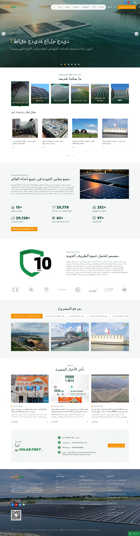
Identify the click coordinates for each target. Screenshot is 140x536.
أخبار (94, 7)
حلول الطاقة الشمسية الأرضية (116, 480)
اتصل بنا (101, 7)
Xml (85, 530)
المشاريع (75, 7)
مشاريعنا (28, 57)
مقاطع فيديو (85, 7)
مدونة (57, 483)
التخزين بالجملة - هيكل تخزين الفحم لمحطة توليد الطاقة (83, 142)
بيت (54, 7)
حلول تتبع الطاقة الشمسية (115, 483)
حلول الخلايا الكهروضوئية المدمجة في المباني (117, 498)
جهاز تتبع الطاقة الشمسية (87, 494)
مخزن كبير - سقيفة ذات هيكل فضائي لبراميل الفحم (113, 142)
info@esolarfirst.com (79, 442)
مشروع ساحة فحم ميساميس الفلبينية (25, 347)
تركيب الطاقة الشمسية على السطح (90, 483)
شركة (59, 7)
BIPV (80, 497)
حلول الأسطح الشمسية (114, 490)
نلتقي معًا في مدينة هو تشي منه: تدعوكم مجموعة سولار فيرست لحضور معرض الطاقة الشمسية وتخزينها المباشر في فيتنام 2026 (69, 410)
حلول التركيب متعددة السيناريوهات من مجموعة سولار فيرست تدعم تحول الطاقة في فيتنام (29, 410)
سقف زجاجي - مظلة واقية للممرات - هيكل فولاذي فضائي (24, 142)
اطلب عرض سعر (115, 446)
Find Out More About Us (23, 229)
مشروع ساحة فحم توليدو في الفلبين (104, 347)
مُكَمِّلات (81, 507)
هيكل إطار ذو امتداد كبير (86, 480)
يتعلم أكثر (16, 57)
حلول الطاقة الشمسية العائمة (116, 494)
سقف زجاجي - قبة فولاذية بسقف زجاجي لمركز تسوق (52, 142)
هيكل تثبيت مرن (84, 501)
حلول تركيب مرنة (112, 487)
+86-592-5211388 (68, 438)
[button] (61, 64)
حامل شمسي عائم (85, 487)
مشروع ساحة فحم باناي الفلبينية (63, 347)
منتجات (67, 7)
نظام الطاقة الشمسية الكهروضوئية (90, 504)
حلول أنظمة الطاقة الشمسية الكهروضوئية (116, 508)
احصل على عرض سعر (125, 7)
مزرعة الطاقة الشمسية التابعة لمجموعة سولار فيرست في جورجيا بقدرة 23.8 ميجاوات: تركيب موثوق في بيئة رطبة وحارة (109, 410)
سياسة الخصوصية (93, 530)
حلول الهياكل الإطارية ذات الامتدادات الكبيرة (115, 514)
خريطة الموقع (60, 487)
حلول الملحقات (112, 503)
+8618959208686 (77, 447)
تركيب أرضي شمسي (85, 490)
